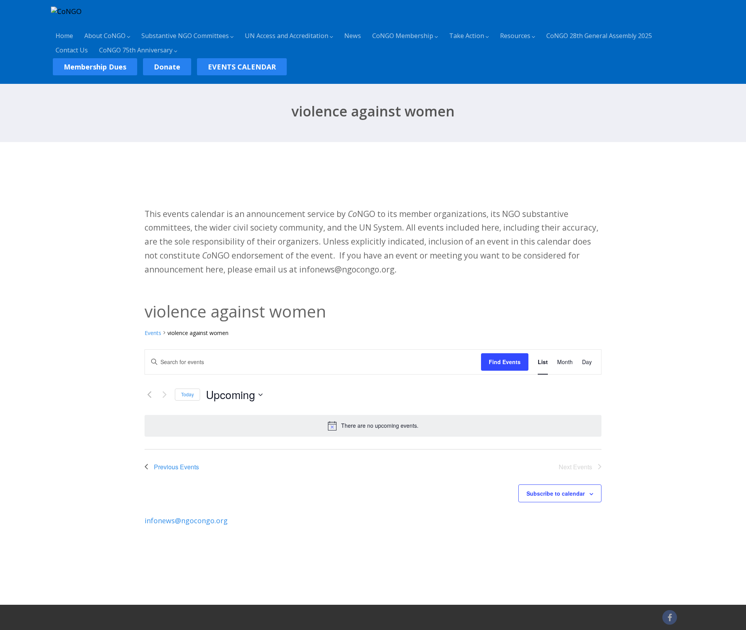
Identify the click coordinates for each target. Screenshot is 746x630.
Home (64, 35)
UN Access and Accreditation (286, 35)
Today (187, 394)
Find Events (505, 362)
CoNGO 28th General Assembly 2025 (599, 35)
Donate (167, 66)
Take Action (466, 35)
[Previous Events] (149, 394)
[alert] (373, 426)
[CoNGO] (66, 11)
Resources (515, 35)
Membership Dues (95, 66)
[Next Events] (164, 394)
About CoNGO (104, 35)
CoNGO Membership (402, 35)
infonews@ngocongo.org (186, 520)
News (352, 35)
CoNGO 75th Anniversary (136, 50)
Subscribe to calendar (555, 493)
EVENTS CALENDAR (242, 66)
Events (153, 333)
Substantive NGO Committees (185, 35)
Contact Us (72, 50)
